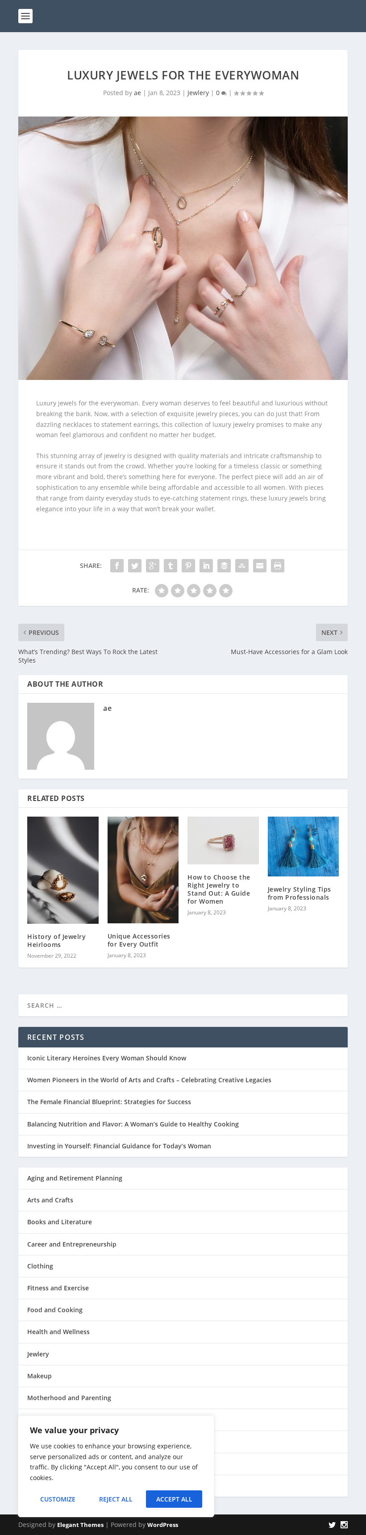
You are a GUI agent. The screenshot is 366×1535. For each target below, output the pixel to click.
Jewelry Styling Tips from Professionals (299, 893)
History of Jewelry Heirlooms (56, 940)
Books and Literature (59, 1222)
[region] (116, 1466)
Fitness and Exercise (58, 1288)
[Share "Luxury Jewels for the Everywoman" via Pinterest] (188, 566)
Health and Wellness (58, 1331)
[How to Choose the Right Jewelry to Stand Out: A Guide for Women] (223, 840)
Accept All (174, 1499)
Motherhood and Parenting (69, 1397)
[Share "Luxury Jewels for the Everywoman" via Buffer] (224, 566)
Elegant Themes (80, 1525)
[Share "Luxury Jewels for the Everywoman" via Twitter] (135, 566)
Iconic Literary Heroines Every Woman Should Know (106, 1058)
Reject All (116, 1499)
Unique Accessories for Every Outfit (139, 940)
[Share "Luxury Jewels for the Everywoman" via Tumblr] (170, 566)
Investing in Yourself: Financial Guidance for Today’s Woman (119, 1146)
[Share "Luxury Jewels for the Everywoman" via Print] (278, 566)
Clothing (40, 1266)
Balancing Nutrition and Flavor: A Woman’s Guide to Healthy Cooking (133, 1124)
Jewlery (198, 92)
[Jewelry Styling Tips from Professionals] (303, 846)
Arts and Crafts (50, 1200)
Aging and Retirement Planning (74, 1178)
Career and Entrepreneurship (71, 1244)
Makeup (39, 1376)
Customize (57, 1499)
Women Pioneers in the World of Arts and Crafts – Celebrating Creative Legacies (149, 1080)
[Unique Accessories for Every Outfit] (143, 870)
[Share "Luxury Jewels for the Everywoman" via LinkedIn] (206, 566)
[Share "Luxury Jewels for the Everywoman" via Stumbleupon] (242, 566)
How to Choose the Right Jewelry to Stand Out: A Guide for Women (218, 889)
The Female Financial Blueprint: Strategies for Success (109, 1101)
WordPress (162, 1525)
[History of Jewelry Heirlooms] (63, 870)
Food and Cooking (55, 1310)
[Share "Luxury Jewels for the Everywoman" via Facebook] (117, 566)
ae (137, 92)
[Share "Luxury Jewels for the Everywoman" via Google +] (153, 566)
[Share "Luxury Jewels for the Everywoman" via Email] (260, 566)
